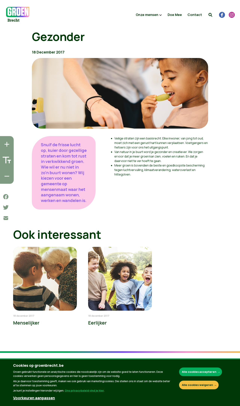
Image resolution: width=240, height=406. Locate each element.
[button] (210, 15)
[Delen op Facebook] (6, 197)
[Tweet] (6, 207)
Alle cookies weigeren (197, 385)
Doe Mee (175, 14)
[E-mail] (6, 218)
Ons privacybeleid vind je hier (84, 390)
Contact (195, 14)
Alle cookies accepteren (199, 372)
